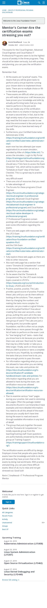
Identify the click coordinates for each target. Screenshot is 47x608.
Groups (5, 526)
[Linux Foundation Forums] (23, 2)
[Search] (39, 2)
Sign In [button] (8, 502)
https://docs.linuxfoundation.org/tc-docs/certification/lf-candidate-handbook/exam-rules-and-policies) (22, 373)
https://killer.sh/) (32, 152)
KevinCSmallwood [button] (15, 42)
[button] (4, 43)
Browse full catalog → (10, 580)
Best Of (5, 529)
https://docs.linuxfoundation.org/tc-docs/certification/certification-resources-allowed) (24, 390)
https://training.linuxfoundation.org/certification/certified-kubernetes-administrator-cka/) (25, 141)
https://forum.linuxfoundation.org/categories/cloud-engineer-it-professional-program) (25, 196)
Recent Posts (7, 516)
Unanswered (23, 522)
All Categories (7, 512)
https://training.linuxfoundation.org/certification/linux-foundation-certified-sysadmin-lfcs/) (25, 239)
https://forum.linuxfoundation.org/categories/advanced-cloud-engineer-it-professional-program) (25, 204)
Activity (5, 519)
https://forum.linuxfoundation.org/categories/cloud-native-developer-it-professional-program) (25, 213)
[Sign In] (43, 2)
